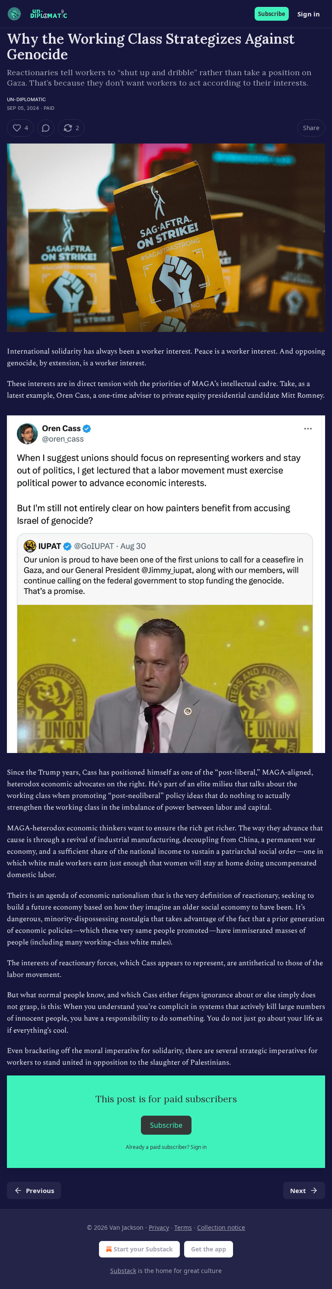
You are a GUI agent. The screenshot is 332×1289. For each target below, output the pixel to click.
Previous (40, 1190)
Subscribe (271, 14)
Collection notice (221, 1227)
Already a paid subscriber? (166, 1147)
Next (298, 1190)
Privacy (159, 1227)
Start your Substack (143, 1249)
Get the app (208, 1249)
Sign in (308, 14)
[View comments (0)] (45, 128)
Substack (123, 1271)
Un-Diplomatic (26, 99)
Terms (183, 1227)
